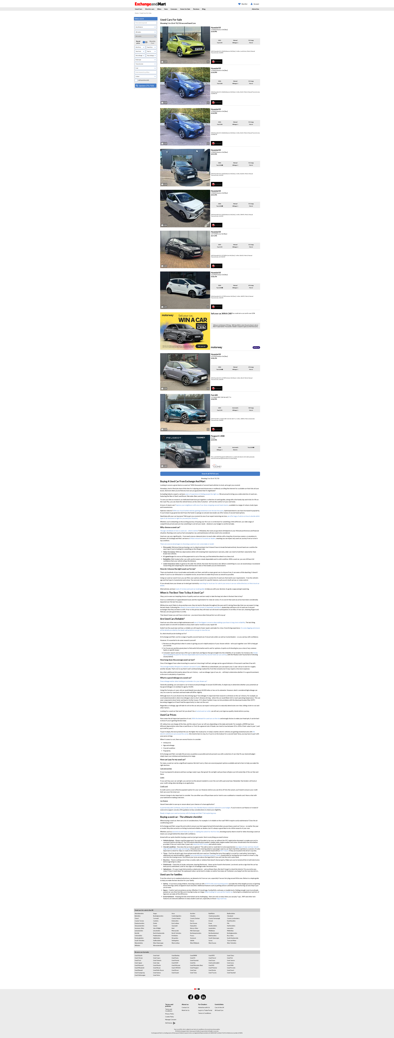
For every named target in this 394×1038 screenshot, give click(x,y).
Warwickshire (139, 943)
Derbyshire (175, 921)
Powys (192, 935)
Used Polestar (213, 968)
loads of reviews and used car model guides (190, 589)
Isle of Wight (157, 928)
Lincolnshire (156, 931)
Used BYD (212, 955)
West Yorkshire (231, 943)
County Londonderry (233, 918)
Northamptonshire (195, 933)
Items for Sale (185, 9)
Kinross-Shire (194, 928)
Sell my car (256, 347)
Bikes (159, 9)
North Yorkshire (176, 933)
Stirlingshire (175, 940)
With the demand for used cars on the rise (206, 718)
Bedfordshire (231, 913)
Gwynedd (175, 926)
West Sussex (212, 943)
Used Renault (139, 970)
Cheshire (192, 916)
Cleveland (230, 916)
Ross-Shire (230, 935)
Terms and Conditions (168, 1010)
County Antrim (176, 918)
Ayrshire (192, 913)
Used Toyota (212, 973)
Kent (173, 928)
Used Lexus (230, 963)
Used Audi (156, 955)
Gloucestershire (139, 926)
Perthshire (175, 935)
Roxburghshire (139, 938)
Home (137, 13)
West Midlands (194, 943)
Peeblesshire (157, 935)
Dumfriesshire (231, 921)
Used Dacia (175, 958)
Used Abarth (138, 955)
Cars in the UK (219, 1007)
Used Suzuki (175, 973)
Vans (166, 9)
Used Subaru (157, 973)
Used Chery (230, 955)
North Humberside (158, 933)
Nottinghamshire (232, 933)
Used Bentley (176, 955)
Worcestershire (157, 945)
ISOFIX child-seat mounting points (216, 884)
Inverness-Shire (139, 928)
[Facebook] (190, 998)
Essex (210, 923)
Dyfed (155, 923)
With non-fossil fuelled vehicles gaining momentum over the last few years (198, 511)
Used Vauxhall (231, 973)
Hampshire (193, 926)
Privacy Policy (169, 1014)
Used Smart (230, 970)
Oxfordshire (138, 935)
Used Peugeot (194, 968)
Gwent (155, 926)
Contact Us (185, 1007)
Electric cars (149, 9)
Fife (228, 923)
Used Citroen (139, 958)
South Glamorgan (214, 938)
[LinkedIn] (203, 998)
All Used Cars (219, 1010)
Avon (173, 913)
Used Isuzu (212, 960)
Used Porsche (231, 968)
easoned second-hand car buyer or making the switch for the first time (195, 832)
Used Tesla (193, 973)
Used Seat (193, 970)
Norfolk (137, 933)
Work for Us (185, 1010)
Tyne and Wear (231, 940)
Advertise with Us (204, 1007)
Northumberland (214, 933)
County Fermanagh (214, 918)
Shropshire (175, 938)
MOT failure (224, 851)
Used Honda (175, 960)
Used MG (211, 965)
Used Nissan (156, 968)
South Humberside (232, 938)
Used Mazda (157, 965)
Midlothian (230, 931)
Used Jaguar (138, 963)
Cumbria (155, 921)
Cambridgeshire (176, 916)
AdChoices (169, 1023)
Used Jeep (156, 963)
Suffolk (192, 940)
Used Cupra (156, 958)
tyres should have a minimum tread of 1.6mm (205, 855)
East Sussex (193, 923)
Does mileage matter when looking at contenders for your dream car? (183, 681)
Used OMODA (176, 968)
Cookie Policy (169, 1017)
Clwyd (137, 918)
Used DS (192, 958)
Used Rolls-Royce (158, 970)
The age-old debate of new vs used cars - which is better (179, 531)
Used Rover (175, 970)
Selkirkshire (156, 938)
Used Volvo (156, 975)
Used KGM (175, 963)
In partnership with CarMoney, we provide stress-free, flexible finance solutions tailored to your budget (195, 808)
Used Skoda (212, 970)
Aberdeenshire (139, 913)
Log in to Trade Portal (205, 1010)
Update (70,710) (146, 85)
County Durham (195, 918)
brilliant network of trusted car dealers (202, 538)
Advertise (255, 9)
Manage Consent (170, 1019)
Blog (203, 9)
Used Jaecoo (231, 960)
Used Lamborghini (214, 963)
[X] (197, 999)
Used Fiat (230, 958)
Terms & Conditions (204, 1013)
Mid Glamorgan (194, 931)
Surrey (210, 940)
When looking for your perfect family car (218, 892)
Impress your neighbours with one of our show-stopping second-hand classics (202, 505)
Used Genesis (157, 960)
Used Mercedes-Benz (196, 965)
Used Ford (138, 960)
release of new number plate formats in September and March (200, 607)
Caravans (174, 9)
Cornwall (156, 918)
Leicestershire (139, 931)
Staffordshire (157, 940)
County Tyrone (139, 921)
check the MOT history (201, 844)
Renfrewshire (212, 935)
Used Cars (138, 9)
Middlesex (212, 931)
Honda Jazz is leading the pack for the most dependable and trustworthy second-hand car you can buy (210, 654)
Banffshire (212, 913)
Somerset (193, 938)
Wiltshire (137, 945)
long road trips (221, 898)
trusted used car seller (203, 711)
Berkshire (137, 916)
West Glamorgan (158, 943)
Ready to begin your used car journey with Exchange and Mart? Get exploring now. (188, 813)
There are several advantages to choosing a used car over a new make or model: (187, 544)
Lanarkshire (212, 928)
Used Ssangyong (140, 973)
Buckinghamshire (158, 916)
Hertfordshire (231, 926)
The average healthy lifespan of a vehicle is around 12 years (180, 667)
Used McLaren (176, 965)
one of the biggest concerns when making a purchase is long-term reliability (219, 622)
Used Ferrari (212, 958)
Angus (155, 913)
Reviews (196, 9)
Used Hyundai (194, 960)
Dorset (211, 921)
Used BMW (193, 955)
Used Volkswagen (140, 975)
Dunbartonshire (139, 923)
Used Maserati (139, 965)
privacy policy (216, 1029)
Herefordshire (213, 926)
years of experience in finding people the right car (202, 494)
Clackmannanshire (214, 916)
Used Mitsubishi (139, 968)
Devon (192, 921)
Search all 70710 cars (210, 474)
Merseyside (175, 931)
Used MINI (230, 965)
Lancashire (230, 928)
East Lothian (175, 923)
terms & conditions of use (201, 1029)
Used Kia (192, 963)
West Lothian (176, 943)
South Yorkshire (139, 940)
